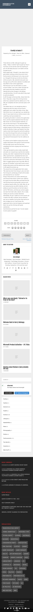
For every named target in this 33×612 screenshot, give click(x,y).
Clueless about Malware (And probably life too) (15, 368)
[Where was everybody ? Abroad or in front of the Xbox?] (16, 288)
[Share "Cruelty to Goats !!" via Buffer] (21, 223)
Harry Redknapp (8, 550)
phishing (22, 568)
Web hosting (7, 590)
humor (26, 553)
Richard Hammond (9, 579)
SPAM (25, 579)
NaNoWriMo (6, 422)
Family (5, 399)
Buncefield (14, 539)
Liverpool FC (7, 564)
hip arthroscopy (15, 553)
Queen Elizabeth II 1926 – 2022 (10, 499)
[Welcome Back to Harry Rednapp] (16, 312)
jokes (26, 557)
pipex (4, 572)
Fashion (5, 403)
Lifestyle (5, 418)
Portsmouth (7, 575)
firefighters (22, 542)
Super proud (5, 495)
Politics (5, 434)
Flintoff (17, 546)
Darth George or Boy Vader (19, 465)
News (4, 426)
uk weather (17, 586)
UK (22, 583)
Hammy (24, 546)
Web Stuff (6, 450)
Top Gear (15, 583)
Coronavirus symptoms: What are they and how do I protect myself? (16, 507)
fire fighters (7, 546)
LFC (24, 561)
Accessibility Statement (16, 606)
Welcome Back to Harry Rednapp (13, 322)
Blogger (5, 539)
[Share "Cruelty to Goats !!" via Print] (27, 223)
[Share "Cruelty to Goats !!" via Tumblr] (11, 223)
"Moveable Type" (24, 531)
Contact (11, 604)
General (27, 53)
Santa (20, 579)
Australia (26, 535)
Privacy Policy (19, 604)
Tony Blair (6, 583)
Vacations (6, 446)
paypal (25, 564)
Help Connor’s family (8, 502)
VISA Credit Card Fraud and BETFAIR (15, 480)
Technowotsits (7, 438)
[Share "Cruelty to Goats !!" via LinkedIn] (18, 223)
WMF (15, 590)
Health (5, 410)
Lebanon (17, 561)
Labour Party (7, 561)
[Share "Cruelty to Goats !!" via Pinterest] (14, 223)
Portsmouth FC (19, 575)
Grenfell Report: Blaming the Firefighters (15, 512)
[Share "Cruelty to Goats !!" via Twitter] (8, 223)
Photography (7, 430)
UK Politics (6, 586)
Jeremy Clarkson (16, 557)
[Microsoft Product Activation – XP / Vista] (16, 334)
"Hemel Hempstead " (9, 531)
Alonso (17, 535)
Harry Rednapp (21, 550)
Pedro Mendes (7, 568)
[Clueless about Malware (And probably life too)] (16, 357)
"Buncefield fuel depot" (11, 528)
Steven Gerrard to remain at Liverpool (16, 485)
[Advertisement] (16, 26)
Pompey (19, 572)
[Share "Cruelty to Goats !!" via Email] (24, 223)
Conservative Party (9, 542)
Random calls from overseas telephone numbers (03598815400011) (13, 469)
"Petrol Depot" (8, 535)
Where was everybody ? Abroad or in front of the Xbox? (15, 299)
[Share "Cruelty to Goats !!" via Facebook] (5, 223)
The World (6, 442)
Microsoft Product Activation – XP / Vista (16, 345)
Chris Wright (12, 53)
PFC (16, 568)
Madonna (17, 564)
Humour (5, 414)
